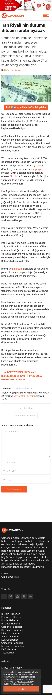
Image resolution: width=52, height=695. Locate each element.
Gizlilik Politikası (10, 576)
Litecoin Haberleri (11, 633)
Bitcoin (13, 176)
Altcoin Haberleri (10, 636)
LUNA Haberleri (10, 639)
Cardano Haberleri (11, 626)
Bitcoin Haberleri (10, 613)
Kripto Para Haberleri (25, 415)
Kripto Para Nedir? (11, 667)
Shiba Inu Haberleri (12, 642)
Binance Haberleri (11, 623)
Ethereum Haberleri (12, 617)
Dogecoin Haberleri (12, 630)
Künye (4, 573)
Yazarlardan (8, 652)
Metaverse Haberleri (12, 646)
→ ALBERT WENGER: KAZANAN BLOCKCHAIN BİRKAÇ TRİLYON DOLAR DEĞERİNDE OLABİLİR (22, 376)
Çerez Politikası (25, 681)
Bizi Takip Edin (26, 107)
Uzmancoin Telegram (24, 395)
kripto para (38, 169)
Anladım (21, 689)
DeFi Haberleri (9, 649)
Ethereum (17, 268)
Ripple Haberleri (10, 620)
